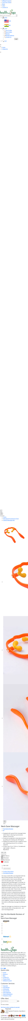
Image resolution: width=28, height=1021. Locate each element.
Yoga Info (5, 986)
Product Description (8, 871)
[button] (4, 17)
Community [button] (6, 989)
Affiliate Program (6, 1)
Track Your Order (6, 2)
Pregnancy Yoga (7, 995)
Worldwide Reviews (8, 829)
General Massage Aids (9, 520)
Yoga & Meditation (8, 994)
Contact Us (5, 7)
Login (5, 28)
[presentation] (0, 514)
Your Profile (8, 30)
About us (5, 974)
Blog (3, 4)
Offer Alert (5, 998)
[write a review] (3, 830)
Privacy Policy (6, 979)
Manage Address (9, 35)
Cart (5, 41)
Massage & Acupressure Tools (11, 518)
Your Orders (9, 32)
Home (3, 47)
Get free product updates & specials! (10, 1007)
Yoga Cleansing (7, 992)
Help (3, 5)
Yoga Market (6, 987)
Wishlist (8, 34)
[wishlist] (2, 860)
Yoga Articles (6, 991)
